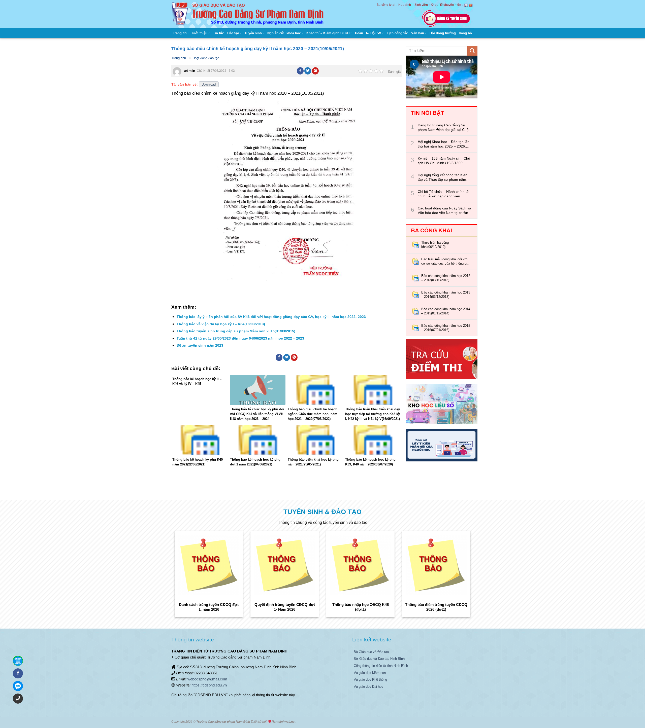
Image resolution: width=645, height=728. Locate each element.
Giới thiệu (199, 33)
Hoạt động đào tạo (205, 58)
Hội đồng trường (443, 33)
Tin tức (218, 33)
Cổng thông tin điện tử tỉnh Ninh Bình (381, 666)
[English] (466, 5)
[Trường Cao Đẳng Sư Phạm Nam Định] (249, 14)
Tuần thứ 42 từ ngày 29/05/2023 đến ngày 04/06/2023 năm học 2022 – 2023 (240, 338)
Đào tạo (233, 33)
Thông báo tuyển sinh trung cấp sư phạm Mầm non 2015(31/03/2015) (236, 331)
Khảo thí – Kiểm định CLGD (327, 33)
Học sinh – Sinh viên (413, 5)
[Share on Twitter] (307, 70)
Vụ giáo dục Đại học (368, 686)
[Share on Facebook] (300, 70)
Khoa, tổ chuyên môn (446, 5)
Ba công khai (386, 5)
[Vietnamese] (471, 5)
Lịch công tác (397, 33)
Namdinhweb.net (284, 721)
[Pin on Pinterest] (315, 70)
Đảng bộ (465, 33)
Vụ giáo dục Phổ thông (370, 679)
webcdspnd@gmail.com (207, 679)
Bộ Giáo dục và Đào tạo (371, 652)
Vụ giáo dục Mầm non (370, 673)
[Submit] (472, 51)
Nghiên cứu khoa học (284, 33)
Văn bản (417, 33)
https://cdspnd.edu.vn (209, 685)
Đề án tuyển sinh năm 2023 (200, 345)
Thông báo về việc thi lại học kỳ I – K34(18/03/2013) (221, 324)
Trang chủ (180, 33)
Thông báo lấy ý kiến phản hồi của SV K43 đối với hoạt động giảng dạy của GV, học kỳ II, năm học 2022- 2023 (271, 317)
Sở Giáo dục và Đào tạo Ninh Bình (379, 659)
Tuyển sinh (253, 33)
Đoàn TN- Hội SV (368, 33)
